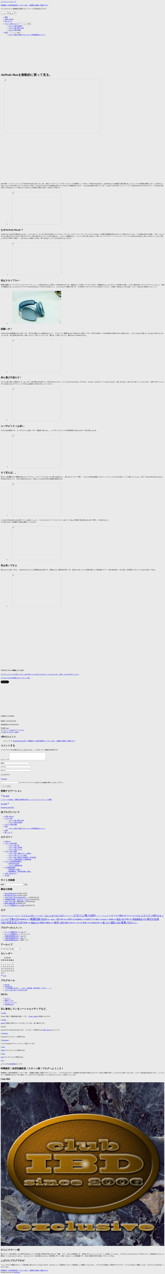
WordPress (16, 1272)
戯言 (121, 919)
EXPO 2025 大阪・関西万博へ (15, 901)
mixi (2, 1057)
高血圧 (135, 923)
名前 (2, 763)
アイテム (21, 730)
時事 (27, 923)
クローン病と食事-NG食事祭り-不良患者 (22, 857)
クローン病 (8, 818)
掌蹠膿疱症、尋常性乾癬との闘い (19, 871)
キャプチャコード (25, 782)
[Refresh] (4, 779)
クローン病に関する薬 (16, 28)
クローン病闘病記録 (15, 865)
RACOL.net (8, 986)
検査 (35, 923)
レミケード (147, 915)
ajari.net (7, 984)
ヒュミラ (108, 916)
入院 (59, 919)
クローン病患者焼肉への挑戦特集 (19, 859)
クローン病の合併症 (15, 26)
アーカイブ (4, 949)
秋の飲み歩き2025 (11, 895)
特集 (6, 32)
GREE (3, 1050)
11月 (4, 976)
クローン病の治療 (14, 30)
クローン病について (11, 24)
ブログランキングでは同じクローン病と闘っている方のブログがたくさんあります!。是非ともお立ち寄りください (40, 674)
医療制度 (80, 919)
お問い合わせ (9, 19)
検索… (3, 884)
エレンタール (54, 915)
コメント (5, 759)
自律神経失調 (96, 923)
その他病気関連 (10, 867)
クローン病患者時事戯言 (13, 861)
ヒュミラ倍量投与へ (11, 932)
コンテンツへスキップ (8, 1)
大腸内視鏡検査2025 (11, 936)
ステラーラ (99, 915)
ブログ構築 (120, 916)
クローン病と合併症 (15, 847)
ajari (7, 728)
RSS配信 (13, 1064)
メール (3, 767)
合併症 (89, 919)
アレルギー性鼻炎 (39, 915)
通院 (116, 922)
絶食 (86, 923)
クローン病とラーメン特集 (17, 855)
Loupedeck (11, 915)
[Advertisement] (82, 50)
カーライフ (68, 916)
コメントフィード (11, 1002)
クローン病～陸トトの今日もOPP (16, 990)
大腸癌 (97, 919)
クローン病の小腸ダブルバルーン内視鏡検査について (26, 35)
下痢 (14, 919)
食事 (127, 922)
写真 (66, 919)
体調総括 (25, 919)
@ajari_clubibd (33, 1016)
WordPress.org (9, 1004)
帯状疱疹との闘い (14, 869)
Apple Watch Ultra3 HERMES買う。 (16, 897)
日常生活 (14, 922)
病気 (68, 923)
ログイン (8, 998)
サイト (3, 770)
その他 (11, 730)
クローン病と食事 (11, 851)
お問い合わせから (11, 873)
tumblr (3, 1023)
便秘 (49, 919)
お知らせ (8, 841)
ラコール (132, 916)
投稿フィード (9, 1000)
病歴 (6, 17)
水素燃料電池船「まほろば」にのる (17, 899)
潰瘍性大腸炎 (46, 923)
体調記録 (38, 919)
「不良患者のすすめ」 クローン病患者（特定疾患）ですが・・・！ (28, 988)
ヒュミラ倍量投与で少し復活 (14, 905)
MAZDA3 (18, 915)
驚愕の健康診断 (10, 903)
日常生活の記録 (13, 863)
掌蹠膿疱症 (140, 919)
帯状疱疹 (105, 919)
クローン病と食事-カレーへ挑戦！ (20, 853)
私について (8, 21)
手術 (128, 919)
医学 (71, 919)
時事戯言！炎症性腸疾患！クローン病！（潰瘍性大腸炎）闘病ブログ (24, 5)
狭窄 (59, 922)
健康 (53, 919)
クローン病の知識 (11, 843)
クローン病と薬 (13, 845)
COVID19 (4, 916)
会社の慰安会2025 (11, 893)
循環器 (112, 919)
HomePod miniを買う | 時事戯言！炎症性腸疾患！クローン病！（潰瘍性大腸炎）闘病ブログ (44, 741)
